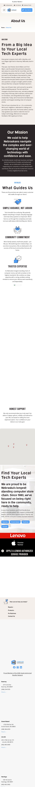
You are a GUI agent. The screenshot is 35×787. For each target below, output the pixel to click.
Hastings (25, 522)
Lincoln (5, 526)
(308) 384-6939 (5, 729)
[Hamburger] (4, 10)
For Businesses (8, 5)
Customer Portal (27, 5)
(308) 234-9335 (5, 689)
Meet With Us (28, 10)
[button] (8, 446)
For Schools (18, 5)
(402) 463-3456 (5, 784)
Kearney (5, 522)
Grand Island (15, 522)
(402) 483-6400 (5, 745)
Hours (3, 692)
